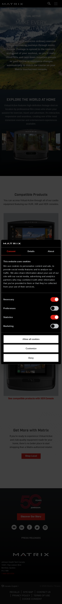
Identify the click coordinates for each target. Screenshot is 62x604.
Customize (31, 348)
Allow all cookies (31, 339)
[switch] (54, 308)
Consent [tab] (11, 251)
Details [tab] (31, 251)
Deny (31, 358)
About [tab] (51, 251)
